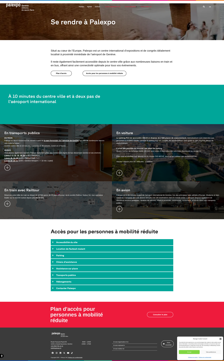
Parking (60, 255)
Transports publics (66, 275)
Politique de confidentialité (205, 357)
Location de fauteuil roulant (70, 249)
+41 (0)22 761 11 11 (57, 346)
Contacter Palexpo (66, 288)
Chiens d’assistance (66, 262)
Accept (189, 352)
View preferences (211, 352)
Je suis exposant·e (130, 6)
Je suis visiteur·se (146, 6)
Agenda (89, 6)
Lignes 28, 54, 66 (11, 158)
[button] (220, 339)
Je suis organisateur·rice (112, 6)
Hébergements (63, 281)
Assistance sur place (67, 268)
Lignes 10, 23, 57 (11, 161)
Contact (97, 6)
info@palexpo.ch (56, 348)
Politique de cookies (193, 357)
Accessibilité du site (66, 242)
